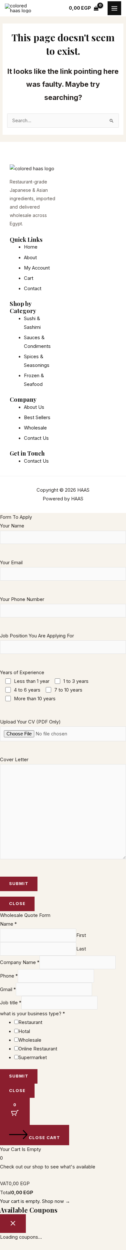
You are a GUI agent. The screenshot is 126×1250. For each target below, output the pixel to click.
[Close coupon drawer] (13, 1223)
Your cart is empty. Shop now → (35, 1201)
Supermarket (32, 1057)
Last (81, 949)
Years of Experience (44, 686)
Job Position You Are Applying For (37, 636)
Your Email (11, 563)
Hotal (24, 1031)
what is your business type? (32, 1014)
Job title (10, 1003)
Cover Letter (14, 760)
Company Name (19, 962)
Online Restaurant (37, 1049)
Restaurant (30, 1022)
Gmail (8, 989)
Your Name (12, 526)
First (81, 935)
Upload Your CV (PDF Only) (30, 722)
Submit (18, 1076)
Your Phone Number (22, 599)
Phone (9, 976)
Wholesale (29, 1040)
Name (8, 924)
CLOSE (17, 903)
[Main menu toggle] (114, 8)
